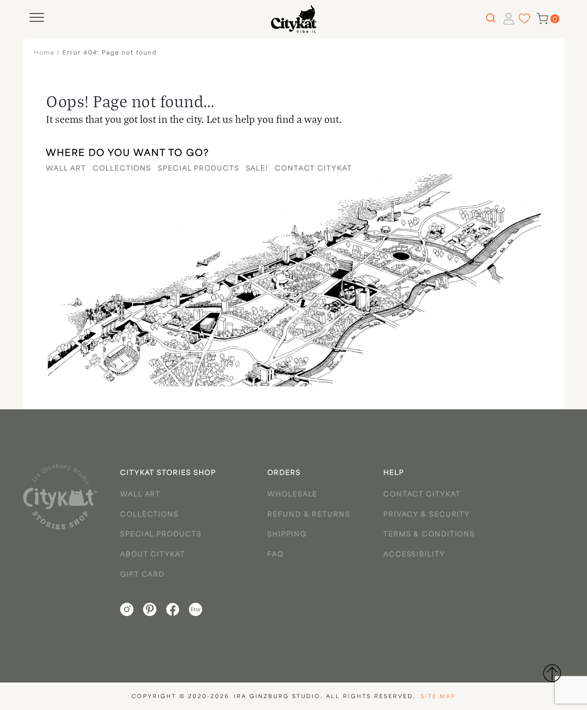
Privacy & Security (426, 515)
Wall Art (66, 168)
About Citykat (152, 554)
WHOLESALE (292, 494)
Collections (122, 168)
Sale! (257, 168)
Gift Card (142, 575)
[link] (60, 496)
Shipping (286, 534)
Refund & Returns (308, 515)
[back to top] (551, 672)
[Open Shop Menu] (37, 17)
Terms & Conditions (429, 534)
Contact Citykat (313, 168)
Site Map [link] (438, 696)
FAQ (275, 554)
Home (44, 53)
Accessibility (414, 554)
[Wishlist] (524, 18)
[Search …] (489, 18)
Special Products (198, 168)
